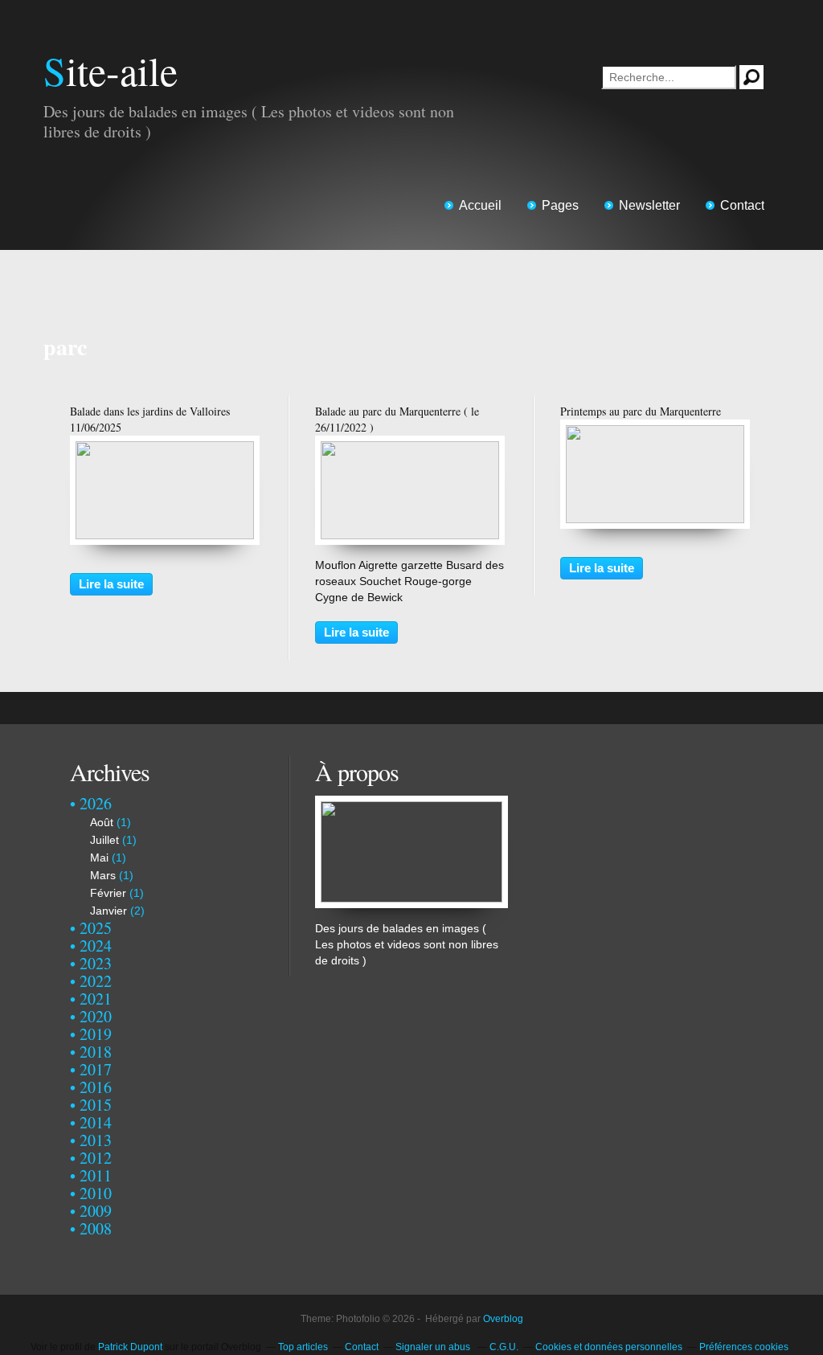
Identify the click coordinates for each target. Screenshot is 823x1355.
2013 (96, 1140)
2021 (96, 998)
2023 (96, 963)
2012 (96, 1158)
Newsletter (649, 205)
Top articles (303, 1347)
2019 (96, 1034)
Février (108, 892)
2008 (96, 1228)
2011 (96, 1175)
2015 (96, 1105)
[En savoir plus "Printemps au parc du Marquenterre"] (655, 433)
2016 (96, 1087)
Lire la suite (111, 584)
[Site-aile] (411, 803)
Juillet (104, 839)
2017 (96, 1069)
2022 (96, 981)
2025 (96, 928)
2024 (96, 945)
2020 (96, 1016)
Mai (99, 857)
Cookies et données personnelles (608, 1347)
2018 (96, 1051)
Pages (560, 205)
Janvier (108, 910)
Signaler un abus (434, 1347)
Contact (742, 205)
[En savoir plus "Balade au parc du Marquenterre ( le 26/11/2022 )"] (410, 449)
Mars (103, 875)
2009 (96, 1211)
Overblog (503, 1318)
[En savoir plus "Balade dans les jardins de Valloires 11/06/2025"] (165, 449)
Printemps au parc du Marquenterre (640, 411)
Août (101, 822)
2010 (96, 1193)
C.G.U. (503, 1347)
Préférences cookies (743, 1347)
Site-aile (110, 70)
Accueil (480, 205)
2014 (96, 1122)
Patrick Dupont (130, 1347)
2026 (96, 803)
